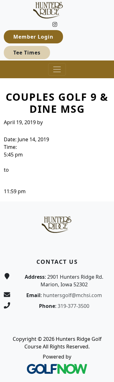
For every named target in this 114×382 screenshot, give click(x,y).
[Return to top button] (101, 189)
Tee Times (27, 52)
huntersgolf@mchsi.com (72, 295)
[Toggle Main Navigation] (57, 69)
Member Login (33, 36)
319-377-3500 (73, 305)
